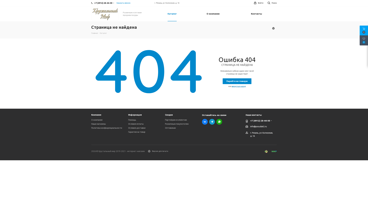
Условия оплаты (136, 124)
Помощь (132, 120)
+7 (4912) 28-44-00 (260, 120)
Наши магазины (98, 124)
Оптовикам (170, 128)
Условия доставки (136, 128)
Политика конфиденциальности (106, 128)
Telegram (212, 122)
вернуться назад (239, 86)
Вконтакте (205, 122)
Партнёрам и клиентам (176, 120)
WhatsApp (219, 122)
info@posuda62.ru (258, 126)
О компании (96, 120)
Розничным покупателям (177, 124)
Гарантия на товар (136, 132)
